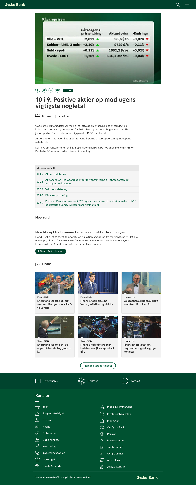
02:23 (40, 189)
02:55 (40, 203)
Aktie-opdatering (55, 174)
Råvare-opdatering (56, 195)
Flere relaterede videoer (98, 365)
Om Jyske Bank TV (82, 477)
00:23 (40, 181)
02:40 (40, 195)
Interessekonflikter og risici (57, 477)
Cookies (39, 477)
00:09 (40, 174)
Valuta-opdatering (56, 189)
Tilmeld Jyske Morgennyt (52, 251)
